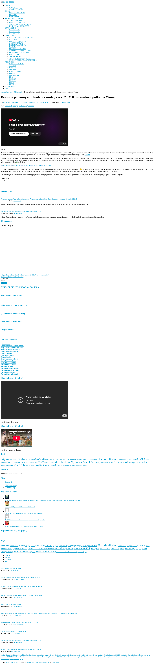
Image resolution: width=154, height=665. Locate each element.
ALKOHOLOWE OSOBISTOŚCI (21, 37)
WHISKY (12, 81)
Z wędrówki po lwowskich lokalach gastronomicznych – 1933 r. (22, 211)
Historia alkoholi (108, 459)
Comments (8, 559)
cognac (55, 459)
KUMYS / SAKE (15, 71)
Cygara (61, 459)
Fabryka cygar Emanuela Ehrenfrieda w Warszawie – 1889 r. (21, 649)
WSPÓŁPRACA (11, 86)
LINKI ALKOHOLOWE (17, 49)
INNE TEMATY (10, 35)
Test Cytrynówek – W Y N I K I (11, 568)
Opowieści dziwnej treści (23, 462)
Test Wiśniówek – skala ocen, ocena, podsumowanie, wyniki (21, 577)
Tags (6, 561)
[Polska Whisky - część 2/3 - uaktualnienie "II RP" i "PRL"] (7, 524)
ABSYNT (12, 66)
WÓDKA (12, 84)
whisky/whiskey (7, 465)
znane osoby (60, 465)
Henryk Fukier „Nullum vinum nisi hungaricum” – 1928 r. (20, 622)
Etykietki (84, 459)
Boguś (27, 459)
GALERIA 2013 (14, 32)
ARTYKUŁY (14, 39)
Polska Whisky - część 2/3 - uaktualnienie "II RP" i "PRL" (24, 526)
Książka (130, 459)
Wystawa (32, 465)
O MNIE (12, 7)
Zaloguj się (8, 482)
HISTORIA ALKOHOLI (17, 45)
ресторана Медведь (82, 465)
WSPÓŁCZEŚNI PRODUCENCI (20, 24)
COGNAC (13, 69)
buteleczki (40, 459)
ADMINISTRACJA (16, 9)
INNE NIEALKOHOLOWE (19, 26)
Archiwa (4, 474)
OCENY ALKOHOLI (16, 64)
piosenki (35, 462)
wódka (39, 465)
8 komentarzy (17, 597)
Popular (7, 555)
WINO (11, 83)
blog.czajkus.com (6, 92)
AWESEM (55, 662)
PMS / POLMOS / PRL (17, 22)
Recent (7, 557)
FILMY (7, 11)
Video (37, 102)
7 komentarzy (17, 606)
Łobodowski (73, 465)
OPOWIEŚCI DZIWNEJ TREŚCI (20, 51)
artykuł (5, 459)
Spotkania (31, 102)
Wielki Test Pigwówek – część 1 (11, 604)
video (144, 462)
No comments (17, 213)
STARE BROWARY (16, 20)
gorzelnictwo (92, 459)
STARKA (12, 79)
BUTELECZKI (10, 28)
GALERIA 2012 (14, 30)
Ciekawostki (15, 102)
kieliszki (124, 459)
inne (120, 459)
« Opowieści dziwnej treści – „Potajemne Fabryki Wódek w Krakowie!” (25, 275)
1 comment (17, 201)
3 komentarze (66, 102)
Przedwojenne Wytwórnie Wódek (73, 462)
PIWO (11, 77)
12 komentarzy (15, 570)
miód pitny (124, 655)
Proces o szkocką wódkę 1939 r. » (12, 277)
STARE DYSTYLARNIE (14, 18)
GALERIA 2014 (14, 34)
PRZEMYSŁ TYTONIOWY (19, 52)
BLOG (7, 5)
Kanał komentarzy (11, 486)
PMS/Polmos (50, 462)
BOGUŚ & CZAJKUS (17, 13)
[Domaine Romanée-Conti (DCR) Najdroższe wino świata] (7, 511)
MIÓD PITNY (14, 75)
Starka (122, 462)
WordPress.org (10, 488)
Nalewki (8, 462)
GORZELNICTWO (16, 43)
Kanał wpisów (10, 484)
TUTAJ (87, 155)
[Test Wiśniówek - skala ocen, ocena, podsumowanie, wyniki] (7, 518)
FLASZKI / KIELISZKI (17, 41)
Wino (16, 465)
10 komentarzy (19, 588)
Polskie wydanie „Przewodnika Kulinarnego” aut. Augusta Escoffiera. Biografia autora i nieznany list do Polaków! (39, 199)
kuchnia (135, 459)
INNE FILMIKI (14, 17)
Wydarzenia (44, 102)
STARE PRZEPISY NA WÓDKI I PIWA (23, 60)
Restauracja (104, 462)
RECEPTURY (14, 54)
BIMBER (12, 68)
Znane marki (49, 465)
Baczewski (14, 459)
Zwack (67, 465)
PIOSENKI (13, 15)
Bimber (7, 106)
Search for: (4, 279)
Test (137, 462)
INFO (7, 88)
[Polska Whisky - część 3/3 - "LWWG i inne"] (7, 505)
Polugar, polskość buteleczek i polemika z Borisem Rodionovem (22, 595)
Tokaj (140, 462)
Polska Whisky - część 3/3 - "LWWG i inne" (20, 507)
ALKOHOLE (9, 62)
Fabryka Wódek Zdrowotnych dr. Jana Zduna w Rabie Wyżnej (22, 586)
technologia (130, 462)
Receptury (96, 462)
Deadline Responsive (42, 662)
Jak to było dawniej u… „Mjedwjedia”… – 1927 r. (17, 631)
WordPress (30, 662)
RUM (108, 462)
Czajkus (6, 102)
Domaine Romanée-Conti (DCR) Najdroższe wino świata (24, 513)
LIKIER (12, 73)
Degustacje (23, 102)
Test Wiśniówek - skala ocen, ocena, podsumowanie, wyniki (25, 520)
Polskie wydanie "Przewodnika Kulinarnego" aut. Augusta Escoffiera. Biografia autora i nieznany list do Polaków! (43, 500)
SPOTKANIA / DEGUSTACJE (20, 58)
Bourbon (33, 459)
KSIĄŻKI (12, 47)
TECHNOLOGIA (15, 56)
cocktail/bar (48, 459)
